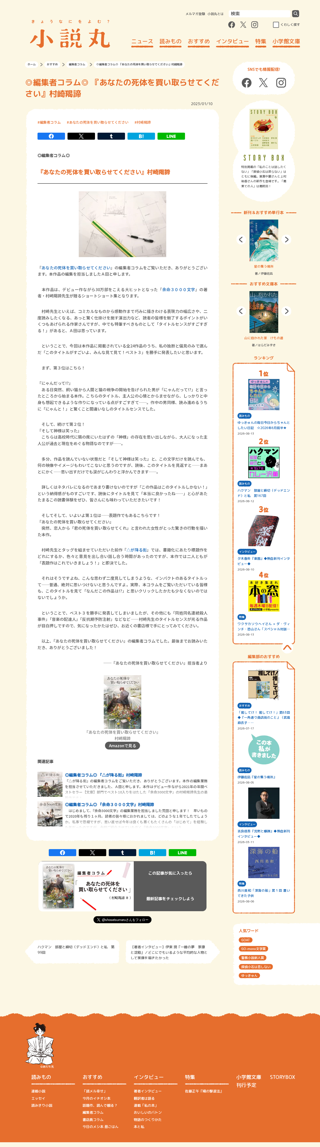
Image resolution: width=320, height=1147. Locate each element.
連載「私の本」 (146, 1105)
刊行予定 (246, 1084)
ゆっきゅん (249, 975)
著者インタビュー (148, 1091)
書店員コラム (93, 1119)
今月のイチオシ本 (96, 1098)
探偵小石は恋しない (255, 967)
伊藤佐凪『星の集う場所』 (257, 777)
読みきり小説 (41, 1105)
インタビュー (232, 41)
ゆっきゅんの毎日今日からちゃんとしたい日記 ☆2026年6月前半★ (264, 425)
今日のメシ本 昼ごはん (100, 1126)
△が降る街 (136, 550)
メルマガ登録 (195, 14)
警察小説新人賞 (252, 957)
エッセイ (38, 1098)
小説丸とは (216, 14)
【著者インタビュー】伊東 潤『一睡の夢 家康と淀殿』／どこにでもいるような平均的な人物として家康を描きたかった (169, 951)
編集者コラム (77, 64)
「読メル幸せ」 (94, 1091)
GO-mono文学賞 (253, 948)
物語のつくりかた (148, 1119)
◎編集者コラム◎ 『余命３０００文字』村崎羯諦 (109, 804)
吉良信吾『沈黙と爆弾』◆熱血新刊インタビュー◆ (264, 834)
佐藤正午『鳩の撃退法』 (204, 1091)
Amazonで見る (122, 745)
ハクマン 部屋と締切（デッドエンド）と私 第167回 (264, 493)
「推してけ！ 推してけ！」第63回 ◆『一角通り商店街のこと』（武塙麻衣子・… (264, 717)
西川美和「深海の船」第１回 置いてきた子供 (264, 893)
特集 (260, 41)
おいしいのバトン (148, 1112)
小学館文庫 (286, 41)
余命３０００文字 (178, 289)
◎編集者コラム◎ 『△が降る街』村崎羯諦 (103, 775)
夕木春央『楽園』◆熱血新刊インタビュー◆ (264, 561)
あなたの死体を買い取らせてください (98, 122)
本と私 (139, 1126)
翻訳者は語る (144, 1098)
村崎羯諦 (144, 122)
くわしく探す (290, 24)
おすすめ (199, 41)
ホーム (32, 64)
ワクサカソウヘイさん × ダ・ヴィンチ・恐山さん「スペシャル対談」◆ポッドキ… (264, 627)
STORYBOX (282, 1076)
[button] (241, 240)
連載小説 (38, 1091)
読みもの (171, 41)
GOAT (245, 940)
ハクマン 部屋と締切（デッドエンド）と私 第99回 (76, 949)
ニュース (142, 41)
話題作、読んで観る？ (100, 1105)
